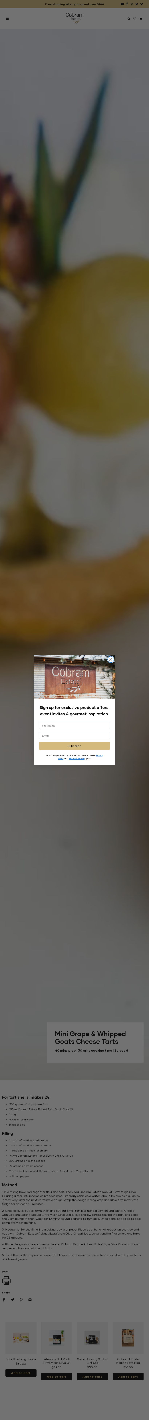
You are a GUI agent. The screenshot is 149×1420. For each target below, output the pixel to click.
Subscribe (74, 746)
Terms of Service (76, 758)
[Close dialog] (111, 659)
